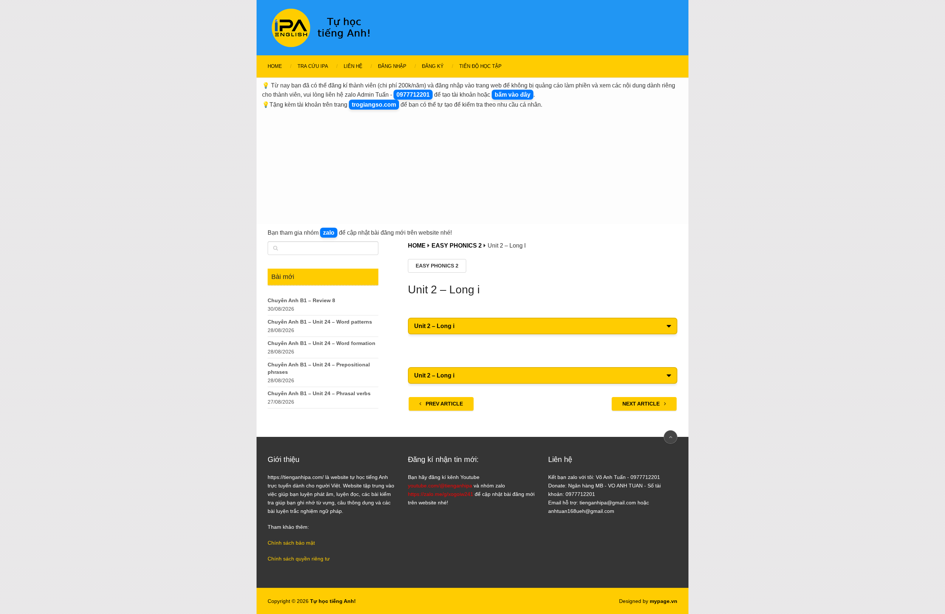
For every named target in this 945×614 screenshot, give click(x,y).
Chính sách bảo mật (291, 543)
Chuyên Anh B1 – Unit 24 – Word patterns (320, 322)
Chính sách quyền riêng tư (299, 559)
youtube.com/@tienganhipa (440, 486)
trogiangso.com (374, 104)
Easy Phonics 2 (437, 266)
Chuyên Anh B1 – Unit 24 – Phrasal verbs (319, 393)
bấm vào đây (512, 95)
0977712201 (413, 95)
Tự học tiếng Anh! (333, 601)
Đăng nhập (392, 66)
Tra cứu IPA (313, 66)
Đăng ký (433, 66)
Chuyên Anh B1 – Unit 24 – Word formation (321, 343)
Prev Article (443, 404)
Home (275, 66)
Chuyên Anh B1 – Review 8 (301, 300)
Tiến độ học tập (480, 66)
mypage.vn (663, 601)
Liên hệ (353, 66)
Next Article (641, 404)
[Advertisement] (472, 165)
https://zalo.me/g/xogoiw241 (440, 494)
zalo (328, 233)
